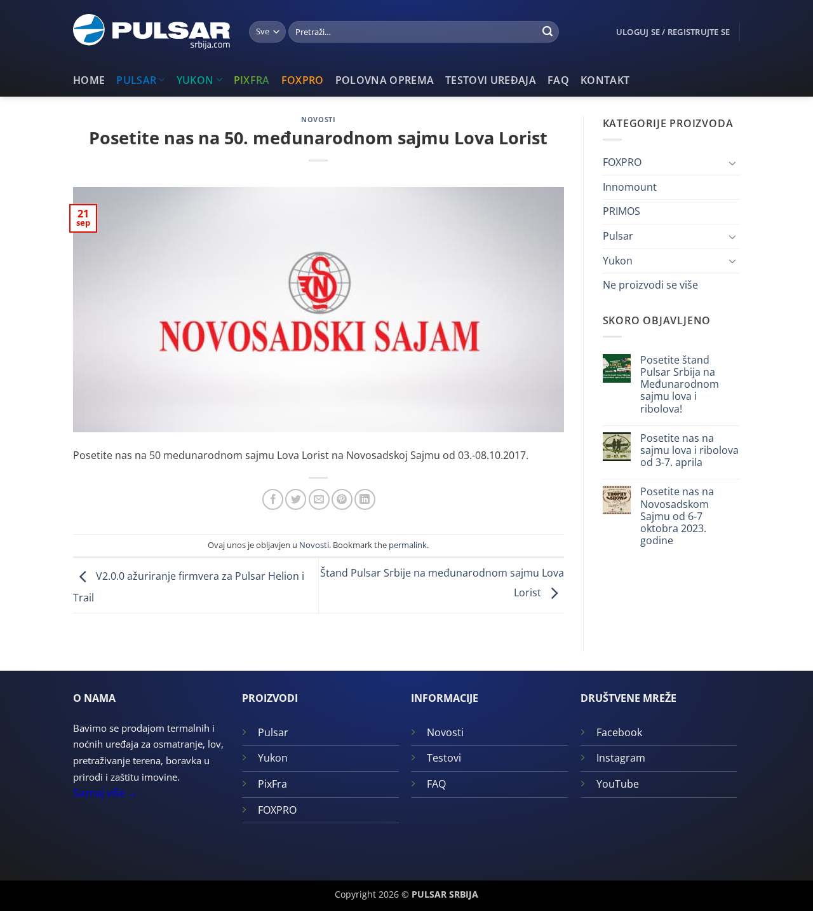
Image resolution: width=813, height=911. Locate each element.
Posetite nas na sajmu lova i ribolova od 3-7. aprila (689, 450)
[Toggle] (732, 162)
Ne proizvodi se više (650, 285)
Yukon (195, 80)
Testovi (444, 758)
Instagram (620, 758)
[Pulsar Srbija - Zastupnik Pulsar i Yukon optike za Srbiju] (151, 32)
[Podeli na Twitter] (295, 499)
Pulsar (136, 80)
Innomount (630, 187)
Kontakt (605, 80)
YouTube (617, 784)
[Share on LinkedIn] (364, 499)
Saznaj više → (105, 793)
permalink (408, 545)
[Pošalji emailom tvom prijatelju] (319, 499)
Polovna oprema (384, 80)
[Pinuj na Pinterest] (342, 499)
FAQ (558, 80)
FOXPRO (302, 80)
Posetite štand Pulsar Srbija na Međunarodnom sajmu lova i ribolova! (679, 384)
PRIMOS (621, 211)
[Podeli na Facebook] (272, 499)
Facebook (619, 732)
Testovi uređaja (490, 80)
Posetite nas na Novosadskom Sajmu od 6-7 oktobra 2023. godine (677, 516)
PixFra (252, 80)
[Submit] (547, 32)
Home (89, 80)
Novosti (318, 119)
